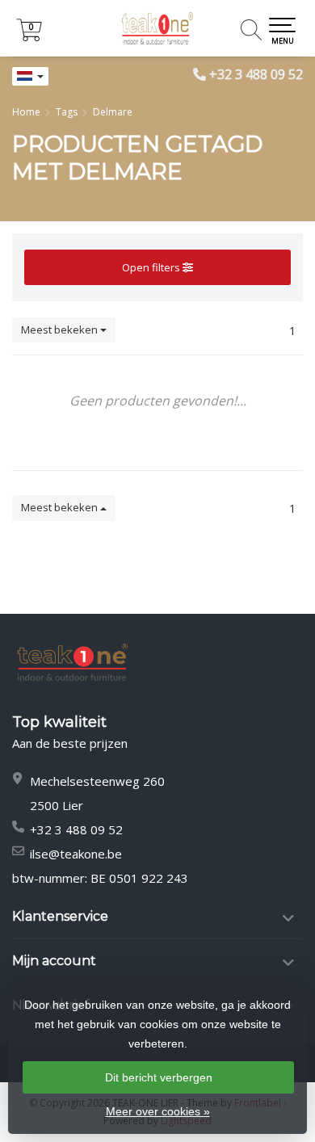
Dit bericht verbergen (158, 1077)
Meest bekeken (60, 329)
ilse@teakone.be (76, 854)
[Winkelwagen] (29, 36)
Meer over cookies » (158, 1111)
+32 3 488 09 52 (256, 74)
